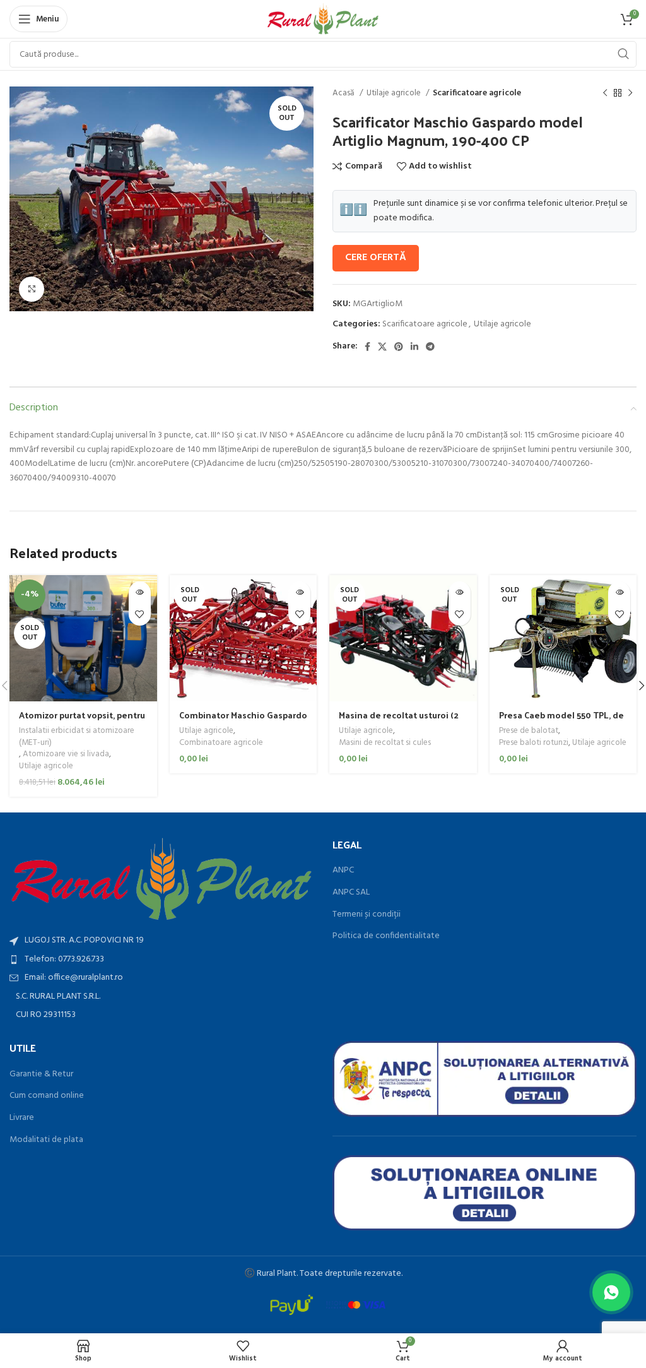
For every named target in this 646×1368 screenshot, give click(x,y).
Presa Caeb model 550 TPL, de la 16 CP (561, 721)
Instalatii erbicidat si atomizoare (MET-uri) (76, 737)
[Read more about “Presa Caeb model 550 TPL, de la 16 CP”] (619, 592)
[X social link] (382, 346)
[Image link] (161, 879)
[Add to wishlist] (140, 615)
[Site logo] (323, 19)
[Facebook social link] (367, 346)
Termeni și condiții (366, 914)
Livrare (21, 1118)
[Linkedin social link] (414, 346)
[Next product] (630, 93)
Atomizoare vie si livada (66, 755)
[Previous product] (605, 93)
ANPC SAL (351, 892)
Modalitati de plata (46, 1140)
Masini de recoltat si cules (385, 743)
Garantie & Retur (41, 1074)
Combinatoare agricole (221, 743)
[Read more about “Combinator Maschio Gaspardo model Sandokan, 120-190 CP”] (299, 592)
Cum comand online (46, 1096)
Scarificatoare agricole (477, 93)
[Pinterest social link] (399, 346)
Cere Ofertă (375, 257)
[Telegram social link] (430, 346)
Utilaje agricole (395, 93)
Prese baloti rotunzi (533, 743)
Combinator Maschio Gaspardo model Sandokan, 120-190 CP (243, 721)
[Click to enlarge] (31, 289)
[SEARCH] (623, 54)
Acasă (344, 93)
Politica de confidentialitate (386, 936)
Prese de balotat (528, 731)
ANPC (343, 870)
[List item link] (161, 960)
